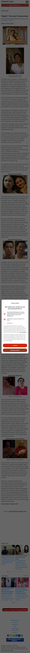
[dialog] (15, 326)
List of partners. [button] (22, 332)
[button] (15, 323)
